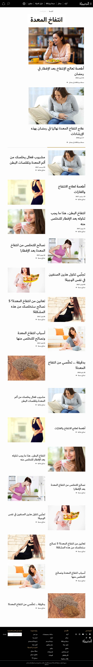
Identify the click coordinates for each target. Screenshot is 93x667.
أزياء (65, 3)
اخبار (51, 638)
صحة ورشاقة (50, 3)
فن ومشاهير (65, 652)
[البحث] (8, 3)
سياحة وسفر (49, 641)
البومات (51, 655)
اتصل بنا (35, 638)
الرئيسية (51, 11)
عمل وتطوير (49, 645)
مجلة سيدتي (34, 651)
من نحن (35, 634)
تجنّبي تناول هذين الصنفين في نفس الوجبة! (67, 277)
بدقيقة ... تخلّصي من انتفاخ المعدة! (66, 365)
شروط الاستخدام (32, 641)
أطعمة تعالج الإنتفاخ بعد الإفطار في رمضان (61, 71)
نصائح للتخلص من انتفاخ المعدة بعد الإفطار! (28, 248)
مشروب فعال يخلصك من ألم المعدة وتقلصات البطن (27, 160)
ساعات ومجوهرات (48, 634)
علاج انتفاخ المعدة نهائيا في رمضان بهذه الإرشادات (57, 131)
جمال (59, 3)
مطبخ (30, 3)
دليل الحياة (39, 3)
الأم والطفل (65, 655)
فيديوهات (50, 652)
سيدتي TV (34, 658)
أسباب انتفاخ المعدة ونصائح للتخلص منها (31, 335)
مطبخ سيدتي (33, 654)
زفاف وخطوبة (64, 659)
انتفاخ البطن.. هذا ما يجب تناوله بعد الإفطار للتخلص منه (68, 218)
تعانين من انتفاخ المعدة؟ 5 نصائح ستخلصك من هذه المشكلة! (27, 306)
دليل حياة (65, 645)
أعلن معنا (34, 645)
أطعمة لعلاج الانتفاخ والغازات (71, 189)
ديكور (51, 648)
